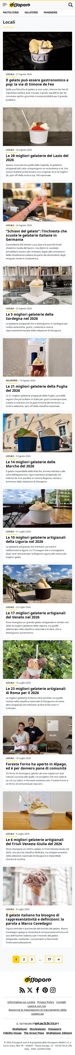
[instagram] (53, 990)
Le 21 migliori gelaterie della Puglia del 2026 (37, 388)
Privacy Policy (45, 1002)
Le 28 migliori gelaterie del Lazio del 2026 (37, 157)
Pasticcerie (11, 12)
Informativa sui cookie (21, 1002)
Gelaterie (31, 12)
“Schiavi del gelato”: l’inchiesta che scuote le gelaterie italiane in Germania (36, 235)
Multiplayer (19, 1029)
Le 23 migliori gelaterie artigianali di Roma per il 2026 (36, 690)
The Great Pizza (34, 1033)
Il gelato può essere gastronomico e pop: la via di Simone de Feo (37, 82)
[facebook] (37, 990)
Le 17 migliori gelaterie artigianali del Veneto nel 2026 (36, 615)
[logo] (19, 4)
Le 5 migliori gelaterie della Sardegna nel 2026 (30, 316)
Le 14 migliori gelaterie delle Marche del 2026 (30, 463)
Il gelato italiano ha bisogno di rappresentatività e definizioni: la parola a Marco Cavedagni (35, 919)
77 (49, 959)
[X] (30, 990)
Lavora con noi (37, 1006)
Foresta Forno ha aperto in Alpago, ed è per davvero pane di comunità (36, 766)
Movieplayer (38, 1029)
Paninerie (50, 12)
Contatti (61, 1002)
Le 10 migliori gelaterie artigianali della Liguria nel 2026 (36, 539)
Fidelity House (12, 1033)
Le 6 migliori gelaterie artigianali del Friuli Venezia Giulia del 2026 (35, 841)
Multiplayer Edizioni (59, 1033)
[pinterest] (45, 990)
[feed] (22, 990)
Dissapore (54, 1029)
